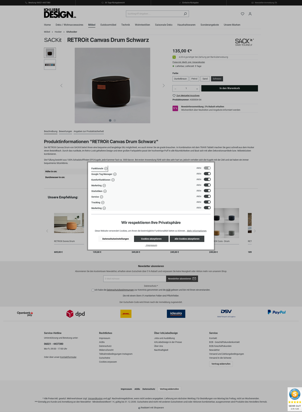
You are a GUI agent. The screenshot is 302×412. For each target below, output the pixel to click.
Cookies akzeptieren (151, 239)
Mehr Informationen (197, 231)
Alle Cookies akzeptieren (187, 239)
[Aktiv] (207, 168)
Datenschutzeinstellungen (115, 239)
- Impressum (151, 245)
